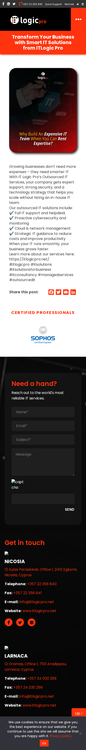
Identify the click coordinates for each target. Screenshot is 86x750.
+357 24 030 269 (41, 678)
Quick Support (53, 4)
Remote (69, 4)
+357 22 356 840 (32, 4)
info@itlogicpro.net (36, 602)
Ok (44, 743)
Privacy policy (61, 736)
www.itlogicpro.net (39, 610)
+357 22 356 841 (27, 593)
